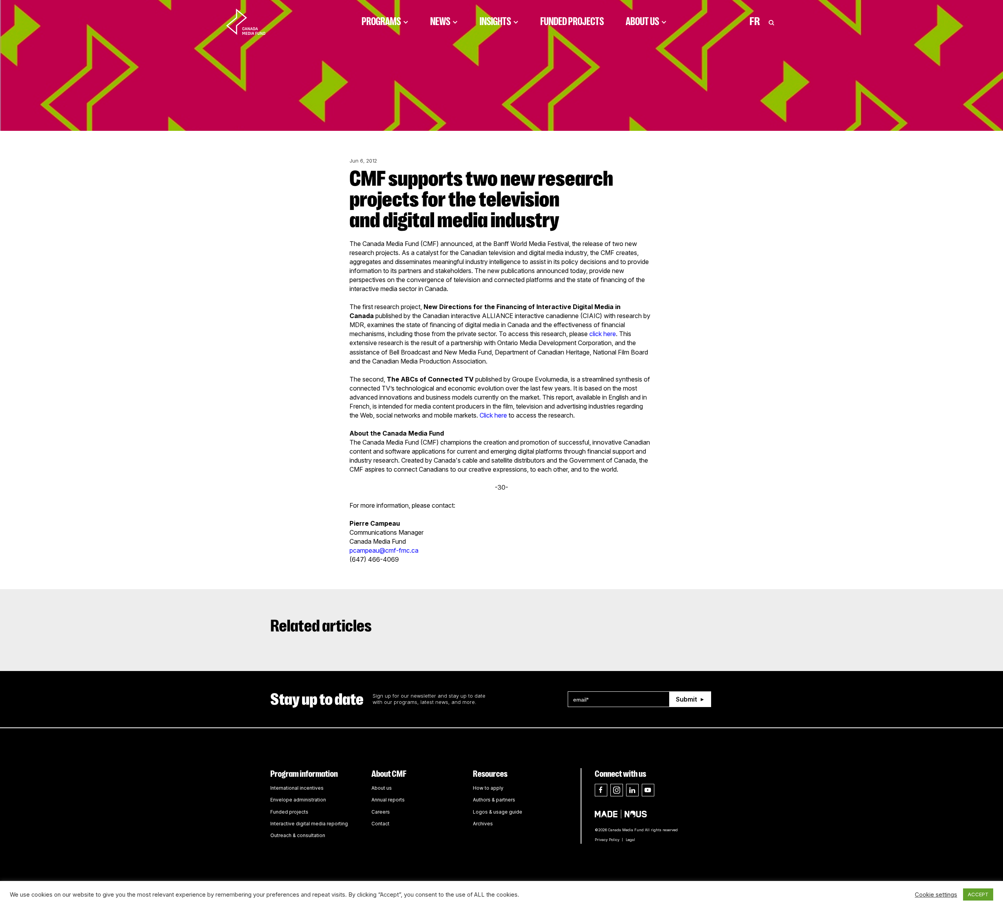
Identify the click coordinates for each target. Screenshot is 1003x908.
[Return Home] (252, 21)
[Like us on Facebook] (601, 790)
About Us (642, 21)
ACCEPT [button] (978, 894)
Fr (755, 21)
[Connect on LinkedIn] (632, 790)
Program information (304, 774)
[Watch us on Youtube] (648, 790)
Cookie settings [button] (936, 894)
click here (602, 334)
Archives (483, 824)
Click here (493, 415)
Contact (380, 824)
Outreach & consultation (297, 835)
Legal (630, 839)
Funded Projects (572, 21)
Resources (490, 774)
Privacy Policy (607, 839)
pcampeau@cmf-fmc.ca (383, 550)
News (440, 21)
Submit (686, 699)
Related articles (321, 626)
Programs (381, 21)
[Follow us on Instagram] (616, 790)
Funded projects (289, 812)
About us (381, 788)
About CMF (388, 774)
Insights (495, 21)
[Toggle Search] (771, 21)
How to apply (488, 788)
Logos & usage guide (497, 812)
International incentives (297, 788)
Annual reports (388, 800)
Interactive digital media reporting (309, 824)
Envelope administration (298, 800)
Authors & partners (494, 800)
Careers (380, 812)
